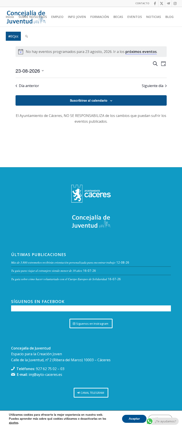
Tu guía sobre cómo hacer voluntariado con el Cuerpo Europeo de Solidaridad (59, 279)
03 (62, 368)
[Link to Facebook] (155, 3)
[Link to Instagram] (175, 3)
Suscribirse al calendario (88, 100)
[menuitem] (141, 3)
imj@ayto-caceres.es (45, 374)
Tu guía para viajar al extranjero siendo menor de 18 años (46, 270)
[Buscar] (26, 36)
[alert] (91, 51)
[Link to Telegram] (168, 3)
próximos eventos (141, 51)
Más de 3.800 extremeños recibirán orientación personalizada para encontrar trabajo (63, 262)
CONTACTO (142, 3)
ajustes (13, 423)
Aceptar (134, 419)
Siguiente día (152, 85)
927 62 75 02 (46, 368)
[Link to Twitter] (161, 3)
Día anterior (29, 85)
